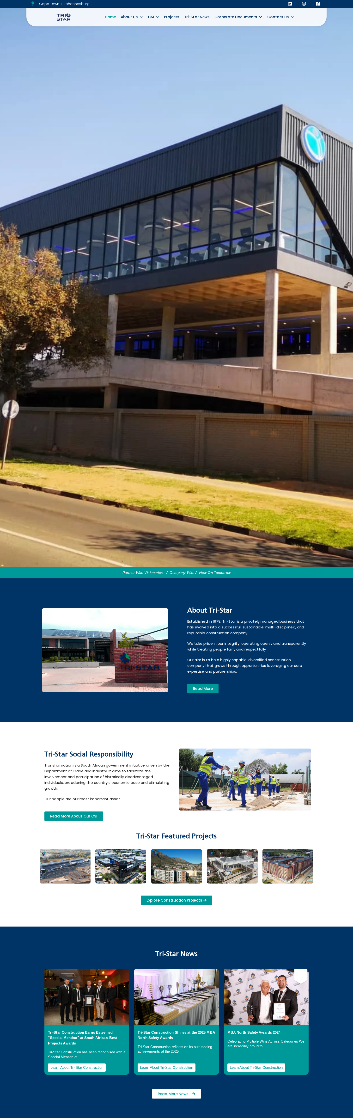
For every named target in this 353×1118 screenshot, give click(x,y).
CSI (151, 16)
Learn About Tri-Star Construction (76, 1067)
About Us (129, 16)
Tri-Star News (197, 16)
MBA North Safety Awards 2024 (254, 1032)
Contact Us (278, 16)
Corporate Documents (235, 16)
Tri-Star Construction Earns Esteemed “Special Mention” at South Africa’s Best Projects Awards (82, 1037)
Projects (171, 16)
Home (110, 16)
